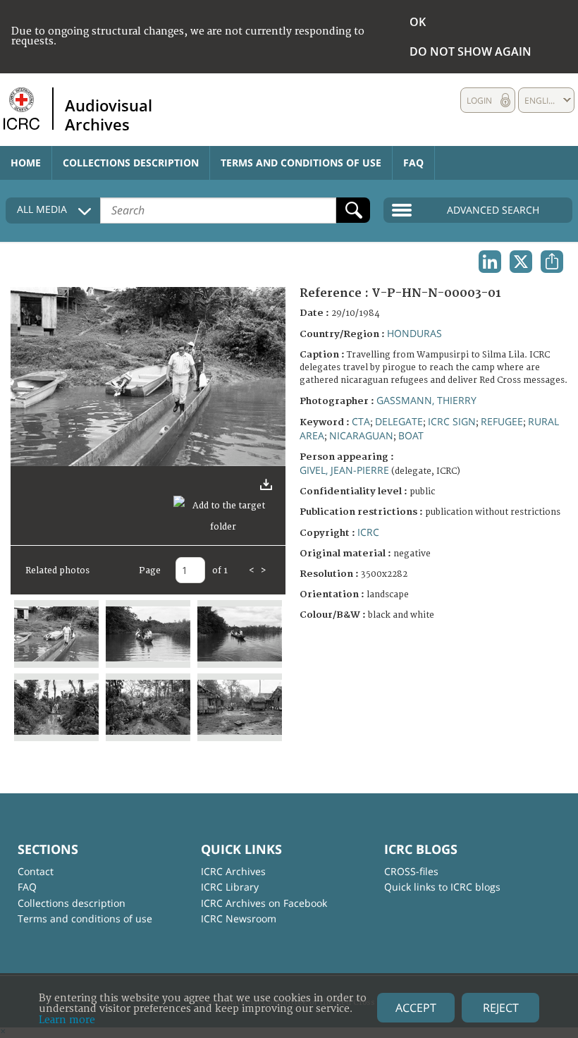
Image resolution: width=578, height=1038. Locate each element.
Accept (415, 1007)
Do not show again (470, 51)
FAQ (413, 162)
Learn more (67, 1020)
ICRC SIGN (452, 421)
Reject (501, 1007)
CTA (361, 421)
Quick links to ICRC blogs (442, 886)
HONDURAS (414, 333)
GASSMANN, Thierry (426, 400)
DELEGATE (399, 421)
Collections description (131, 162)
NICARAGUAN (361, 435)
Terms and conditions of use (301, 162)
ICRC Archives (233, 871)
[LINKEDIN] (490, 261)
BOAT (411, 435)
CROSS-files (411, 871)
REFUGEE (502, 421)
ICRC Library (230, 886)
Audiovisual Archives (108, 114)
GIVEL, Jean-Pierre (344, 470)
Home (26, 162)
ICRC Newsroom (238, 918)
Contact (36, 871)
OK (418, 22)
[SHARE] (552, 261)
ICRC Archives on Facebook (264, 903)
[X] (521, 261)
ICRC (368, 532)
